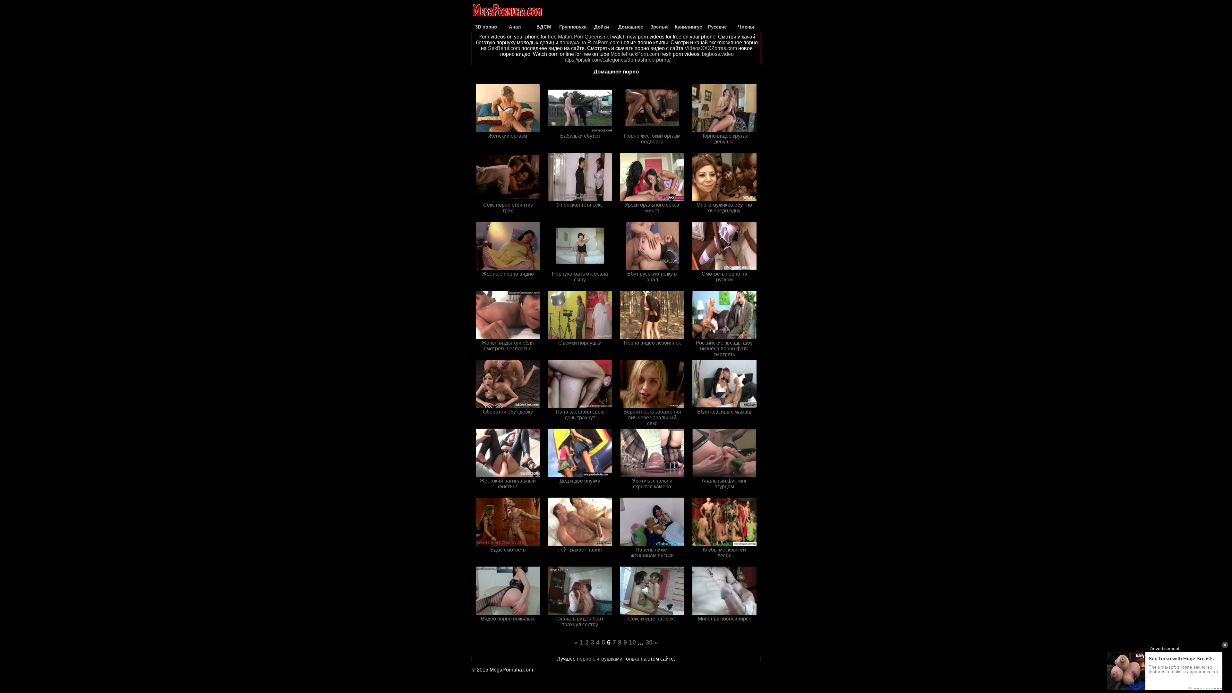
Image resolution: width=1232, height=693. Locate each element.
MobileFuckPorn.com (635, 54)
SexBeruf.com (504, 48)
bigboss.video (718, 54)
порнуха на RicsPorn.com (590, 42)
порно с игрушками (599, 659)
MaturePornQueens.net (584, 36)
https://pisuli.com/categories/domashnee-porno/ (617, 60)
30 (649, 642)
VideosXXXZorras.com (711, 48)
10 (632, 642)
